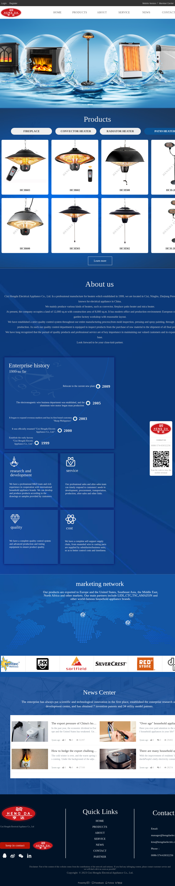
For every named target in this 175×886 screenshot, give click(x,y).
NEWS (146, 12)
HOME (57, 12)
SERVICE (124, 12)
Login (4, 3)
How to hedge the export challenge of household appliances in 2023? (73, 751)
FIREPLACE (31, 131)
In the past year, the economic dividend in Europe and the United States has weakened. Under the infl (73, 730)
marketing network (100, 583)
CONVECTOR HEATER (76, 131)
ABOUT (102, 12)
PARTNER (100, 856)
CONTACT (99, 850)
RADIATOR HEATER (120, 131)
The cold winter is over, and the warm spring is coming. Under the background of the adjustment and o (73, 757)
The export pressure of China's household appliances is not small (73, 724)
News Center (99, 692)
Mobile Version (149, 3)
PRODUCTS (79, 12)
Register (13, 3)
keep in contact (15, 845)
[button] (82, 104)
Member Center (166, 3)
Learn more (100, 260)
